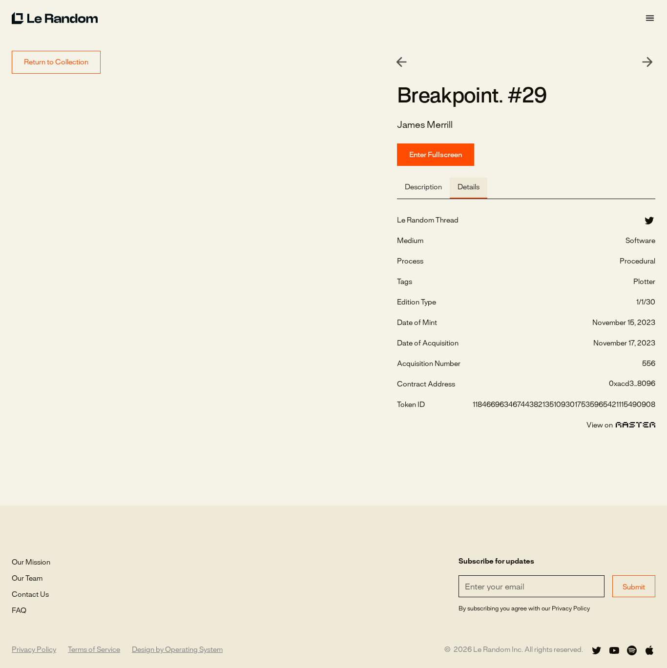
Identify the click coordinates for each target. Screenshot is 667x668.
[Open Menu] (650, 18)
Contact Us (30, 594)
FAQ (19, 610)
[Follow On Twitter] (597, 650)
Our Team (27, 578)
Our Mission (31, 562)
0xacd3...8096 (632, 384)
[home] (328, 18)
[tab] (423, 188)
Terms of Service (94, 650)
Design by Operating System (177, 650)
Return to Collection (56, 62)
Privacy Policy (34, 650)
